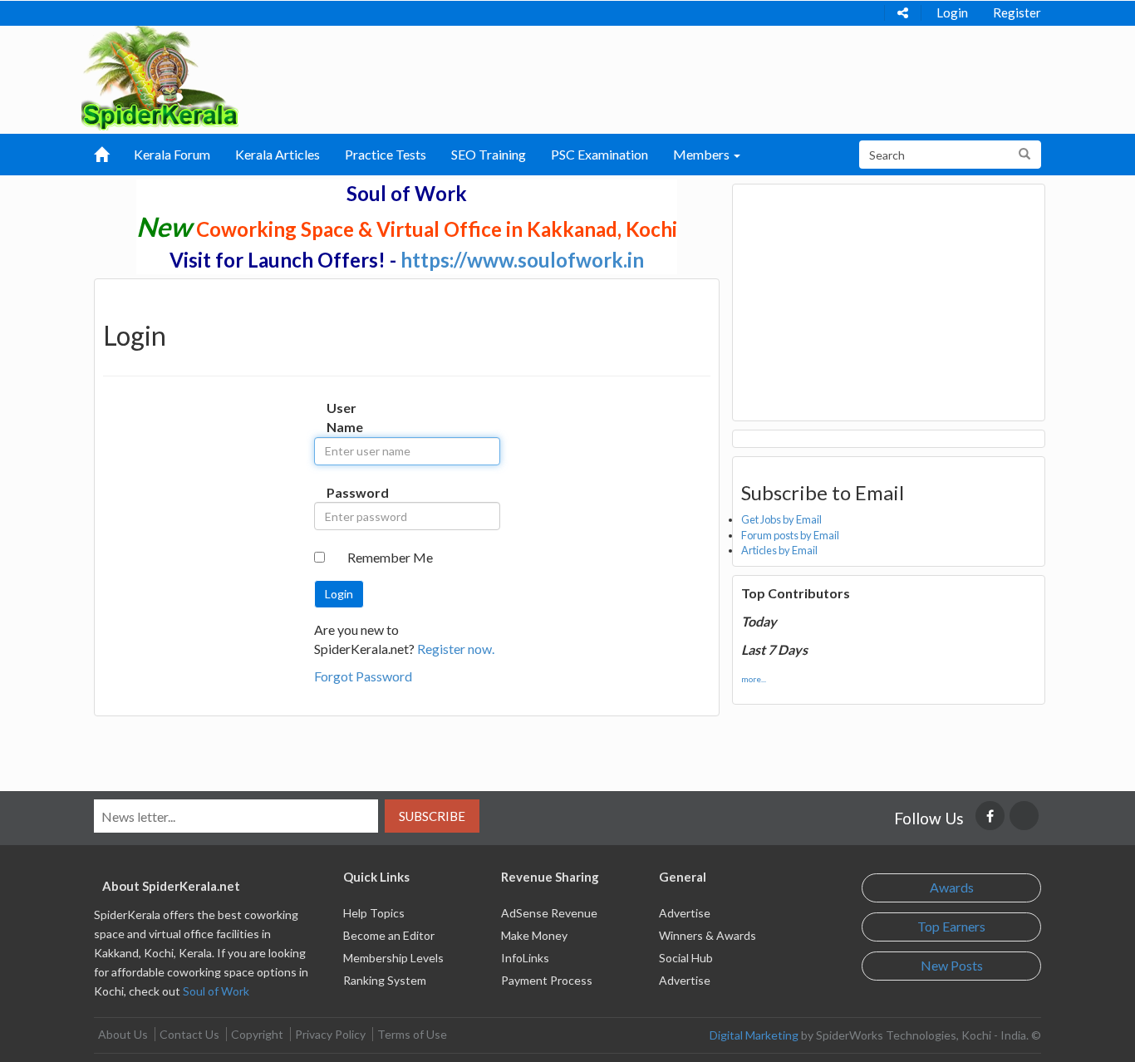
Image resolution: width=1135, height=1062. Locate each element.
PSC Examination (599, 154)
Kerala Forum (172, 154)
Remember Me (390, 557)
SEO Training (488, 154)
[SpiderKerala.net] (159, 76)
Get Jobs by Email (781, 519)
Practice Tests (385, 154)
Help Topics (374, 913)
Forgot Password (363, 676)
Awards (952, 887)
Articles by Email (779, 550)
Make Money (534, 935)
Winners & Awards (707, 935)
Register (1017, 12)
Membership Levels (393, 958)
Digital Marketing (754, 1035)
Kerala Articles (277, 154)
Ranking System (384, 980)
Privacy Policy (330, 1034)
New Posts (952, 965)
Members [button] (702, 154)
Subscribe (432, 816)
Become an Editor (389, 935)
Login (952, 12)
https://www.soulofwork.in (522, 260)
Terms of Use (412, 1034)
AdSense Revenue (549, 913)
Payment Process (546, 980)
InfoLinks (525, 958)
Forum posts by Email (790, 535)
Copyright (257, 1034)
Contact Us (189, 1034)
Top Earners (951, 926)
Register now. (455, 648)
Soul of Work (216, 991)
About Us (123, 1034)
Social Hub (686, 958)
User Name (344, 417)
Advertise (684, 913)
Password (344, 492)
